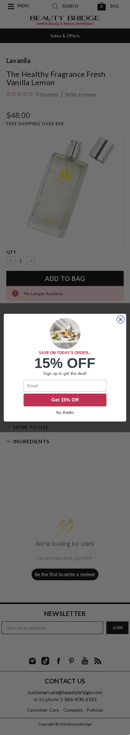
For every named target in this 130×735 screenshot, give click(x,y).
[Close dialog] (120, 319)
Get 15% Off (65, 399)
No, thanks (65, 412)
